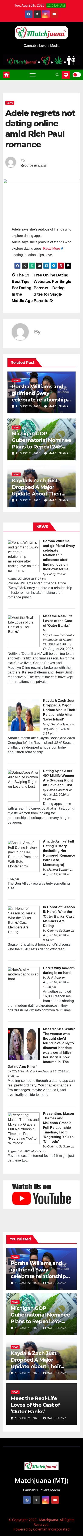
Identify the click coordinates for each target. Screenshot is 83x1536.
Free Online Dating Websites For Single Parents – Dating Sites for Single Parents (52, 288)
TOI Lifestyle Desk (24, 1071)
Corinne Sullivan (58, 930)
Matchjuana (58, 406)
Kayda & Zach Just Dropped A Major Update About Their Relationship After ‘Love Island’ (37, 493)
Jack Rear (54, 977)
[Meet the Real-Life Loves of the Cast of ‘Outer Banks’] (24, 630)
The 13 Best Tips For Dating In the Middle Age (22, 288)
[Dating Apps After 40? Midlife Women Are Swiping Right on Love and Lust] (24, 785)
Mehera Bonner (58, 869)
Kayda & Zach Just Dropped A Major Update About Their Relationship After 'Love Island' (59, 710)
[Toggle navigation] (32, 74)
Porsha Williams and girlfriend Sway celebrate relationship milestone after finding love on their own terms (59, 555)
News (10, 103)
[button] (57, 75)
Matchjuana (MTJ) (42, 1480)
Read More (51, 248)
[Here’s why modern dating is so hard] (24, 982)
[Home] (6, 75)
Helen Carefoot (57, 789)
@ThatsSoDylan (58, 724)
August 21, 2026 (28, 453)
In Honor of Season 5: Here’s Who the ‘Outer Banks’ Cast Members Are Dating (59, 916)
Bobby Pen (54, 574)
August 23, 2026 (28, 406)
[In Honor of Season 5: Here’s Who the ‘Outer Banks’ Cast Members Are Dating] (24, 921)
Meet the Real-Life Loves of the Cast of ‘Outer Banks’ (58, 620)
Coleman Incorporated (51, 1529)
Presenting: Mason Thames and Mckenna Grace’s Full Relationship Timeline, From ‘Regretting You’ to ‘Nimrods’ (58, 1127)
